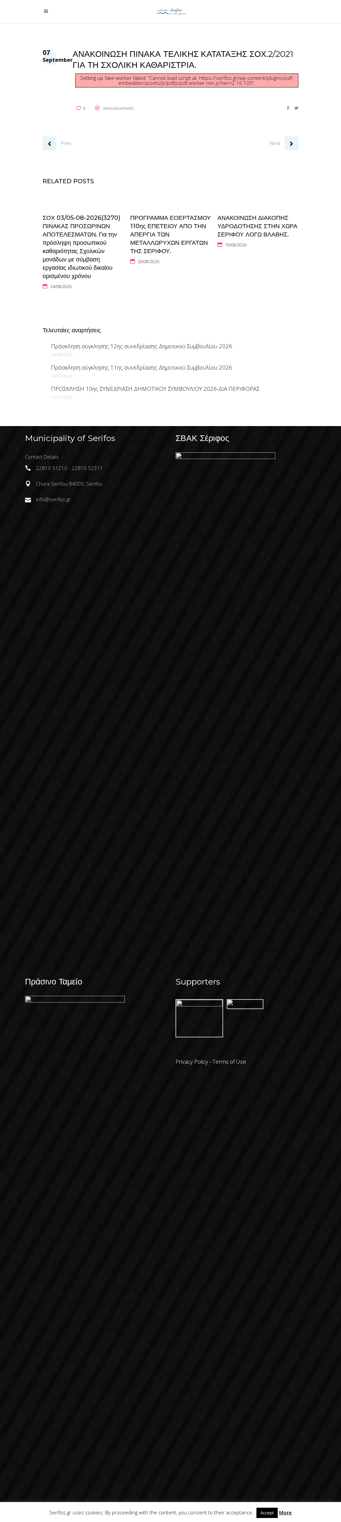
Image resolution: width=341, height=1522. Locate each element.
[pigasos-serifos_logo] (199, 1004)
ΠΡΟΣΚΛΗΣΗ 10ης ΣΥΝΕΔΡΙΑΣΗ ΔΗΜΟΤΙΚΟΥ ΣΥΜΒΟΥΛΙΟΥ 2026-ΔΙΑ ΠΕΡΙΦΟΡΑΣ (155, 388)
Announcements (118, 108)
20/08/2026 (148, 261)
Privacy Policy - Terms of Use (210, 1061)
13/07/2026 (61, 397)
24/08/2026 (61, 286)
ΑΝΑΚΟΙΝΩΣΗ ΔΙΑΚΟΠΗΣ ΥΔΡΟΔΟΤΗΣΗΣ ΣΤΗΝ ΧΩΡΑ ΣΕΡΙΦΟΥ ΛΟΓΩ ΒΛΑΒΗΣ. (257, 226)
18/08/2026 (61, 355)
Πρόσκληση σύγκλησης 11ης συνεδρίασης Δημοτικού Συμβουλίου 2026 (141, 367)
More (285, 1512)
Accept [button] (267, 1513)
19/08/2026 (235, 245)
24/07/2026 (61, 376)
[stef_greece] (245, 1004)
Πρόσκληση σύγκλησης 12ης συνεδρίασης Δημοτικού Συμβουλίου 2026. (142, 346)
